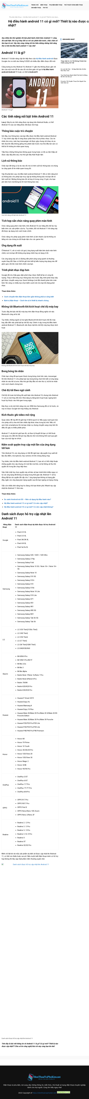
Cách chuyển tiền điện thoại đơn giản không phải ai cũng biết (29, 297)
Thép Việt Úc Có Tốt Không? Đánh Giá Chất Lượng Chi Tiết (73, 62)
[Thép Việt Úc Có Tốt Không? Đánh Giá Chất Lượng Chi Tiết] (74, 50)
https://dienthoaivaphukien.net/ (44, 1093)
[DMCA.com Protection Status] (63, 1093)
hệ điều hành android (44, 59)
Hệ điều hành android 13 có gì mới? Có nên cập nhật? (26, 503)
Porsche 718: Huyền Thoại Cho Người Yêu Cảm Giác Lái (73, 82)
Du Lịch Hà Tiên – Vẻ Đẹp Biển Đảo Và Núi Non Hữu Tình (73, 69)
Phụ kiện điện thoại (15, 17)
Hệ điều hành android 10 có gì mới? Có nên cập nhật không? (28, 507)
